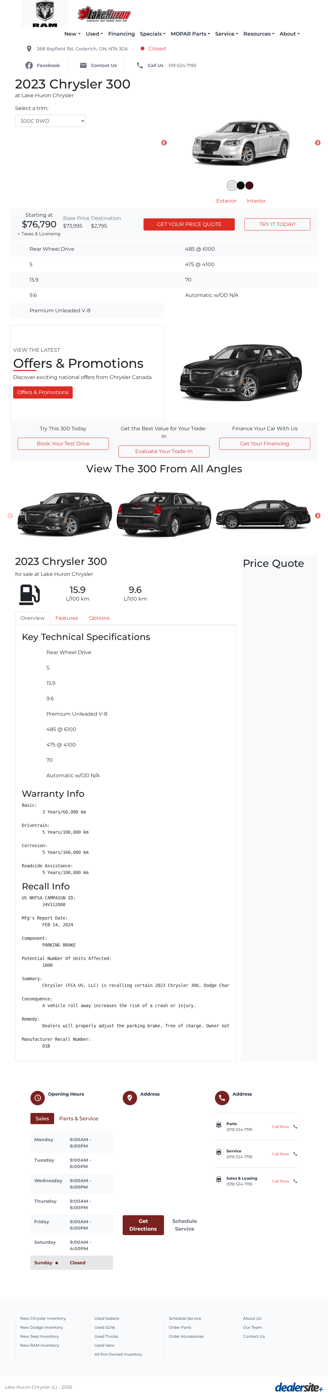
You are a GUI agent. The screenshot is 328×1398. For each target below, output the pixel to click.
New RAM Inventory (39, 1345)
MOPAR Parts (188, 34)
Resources (257, 34)
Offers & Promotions (43, 392)
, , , (82, 49)
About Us (252, 1318)
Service (224, 34)
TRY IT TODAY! (277, 224)
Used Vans (104, 1345)
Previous (164, 143)
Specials (151, 34)
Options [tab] (99, 618)
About (288, 34)
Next (318, 143)
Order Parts (180, 1327)
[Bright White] (232, 185)
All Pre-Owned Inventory (118, 1354)
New (70, 34)
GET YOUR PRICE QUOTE (189, 224)
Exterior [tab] (226, 201)
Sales (42, 1119)
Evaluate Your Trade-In (164, 451)
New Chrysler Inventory (43, 1318)
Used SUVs (104, 1327)
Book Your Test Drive (63, 444)
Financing (121, 34)
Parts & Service (78, 1119)
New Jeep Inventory (39, 1336)
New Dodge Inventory (41, 1327)
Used (92, 34)
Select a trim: (31, 108)
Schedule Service (184, 1225)
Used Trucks (106, 1336)
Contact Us (254, 1336)
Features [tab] (66, 618)
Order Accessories (186, 1336)
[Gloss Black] (241, 185)
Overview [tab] (32, 618)
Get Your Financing (264, 444)
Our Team (252, 1327)
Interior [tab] (256, 201)
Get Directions (143, 1225)
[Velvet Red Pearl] (249, 185)
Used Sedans (106, 1318)
